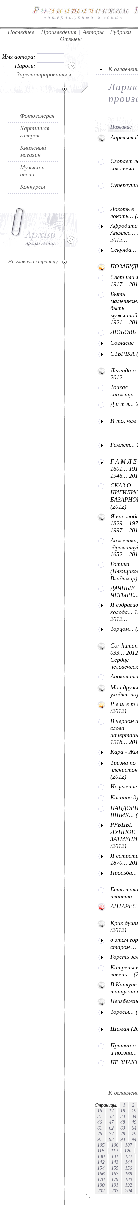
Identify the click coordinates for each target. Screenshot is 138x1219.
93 (123, 1139)
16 (100, 1110)
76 (100, 1133)
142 (101, 1162)
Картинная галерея (34, 132)
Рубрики (120, 32)
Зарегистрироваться (44, 74)
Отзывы (71, 39)
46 (100, 1122)
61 (100, 1128)
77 (111, 1133)
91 (100, 1139)
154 (101, 1168)
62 (111, 1128)
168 (128, 1173)
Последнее (21, 32)
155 (115, 1168)
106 (115, 1145)
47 (111, 1122)
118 (101, 1150)
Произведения (58, 32)
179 (115, 1179)
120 (128, 1150)
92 (111, 1139)
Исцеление (123, 786)
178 (101, 1179)
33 (123, 1116)
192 (128, 1185)
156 (128, 1168)
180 (128, 1179)
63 (123, 1128)
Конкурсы (32, 186)
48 (123, 1122)
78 (123, 1133)
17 (111, 1110)
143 (115, 1162)
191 (115, 1185)
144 (128, 1162)
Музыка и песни (32, 171)
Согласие (122, 342)
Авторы (93, 32)
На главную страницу (33, 261)
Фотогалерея (37, 115)
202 (101, 1190)
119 (114, 1150)
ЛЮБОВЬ (123, 332)
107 (128, 1145)
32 (111, 1116)
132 (128, 1156)
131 (115, 1156)
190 (101, 1185)
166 (101, 1173)
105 (101, 1145)
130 (101, 1156)
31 (100, 1116)
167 (115, 1173)
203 (115, 1190)
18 (123, 1110)
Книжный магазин (33, 151)
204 (128, 1190)
